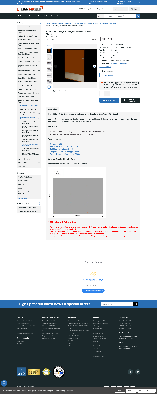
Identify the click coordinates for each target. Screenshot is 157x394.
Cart (135, 9)
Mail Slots (21, 166)
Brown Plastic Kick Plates (27, 82)
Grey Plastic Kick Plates (26, 85)
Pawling (21, 184)
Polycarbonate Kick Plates (50, 336)
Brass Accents (23, 181)
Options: (106, 71)
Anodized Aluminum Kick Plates (27, 326)
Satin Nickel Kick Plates (26, 97)
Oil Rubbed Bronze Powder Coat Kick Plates (28, 53)
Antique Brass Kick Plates (27, 36)
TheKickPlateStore (25, 177)
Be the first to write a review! (93, 291)
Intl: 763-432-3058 (125, 326)
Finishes (70, 340)
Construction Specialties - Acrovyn (27, 192)
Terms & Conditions (99, 338)
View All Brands (22, 198)
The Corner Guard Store (27, 208)
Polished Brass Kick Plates (28, 49)
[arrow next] (49, 87)
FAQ (69, 345)
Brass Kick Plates (22, 328)
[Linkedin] (138, 372)
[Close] (139, 2)
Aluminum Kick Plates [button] (26, 27)
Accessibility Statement (100, 323)
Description (52, 109)
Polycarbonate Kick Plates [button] (27, 70)
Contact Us (106, 9)
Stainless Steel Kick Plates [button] (28, 106)
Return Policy (97, 331)
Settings (120, 390)
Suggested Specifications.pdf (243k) (64, 146)
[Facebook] (130, 371)
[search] (138, 16)
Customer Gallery (98, 356)
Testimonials (97, 351)
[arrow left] (55, 66)
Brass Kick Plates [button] (24, 40)
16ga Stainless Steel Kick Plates (28, 113)
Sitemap (95, 341)
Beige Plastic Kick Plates (27, 74)
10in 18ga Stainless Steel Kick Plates (30, 140)
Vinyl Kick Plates (22, 331)
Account (121, 9)
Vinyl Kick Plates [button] (24, 159)
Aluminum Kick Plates (23, 323)
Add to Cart (111, 100)
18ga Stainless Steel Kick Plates (28, 118)
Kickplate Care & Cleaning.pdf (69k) (64, 152)
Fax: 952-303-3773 (125, 323)
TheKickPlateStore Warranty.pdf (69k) (65, 154)
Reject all (131, 390)
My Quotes (91, 9)
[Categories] (40, 23)
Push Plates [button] (22, 163)
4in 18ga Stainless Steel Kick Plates (30, 127)
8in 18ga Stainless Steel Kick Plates (30, 136)
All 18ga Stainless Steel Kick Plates (29, 122)
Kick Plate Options (73, 335)
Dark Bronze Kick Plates (27, 58)
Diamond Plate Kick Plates (25, 333)
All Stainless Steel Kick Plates (29, 110)
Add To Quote (132, 100)
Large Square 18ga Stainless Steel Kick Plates (31, 154)
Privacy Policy (97, 328)
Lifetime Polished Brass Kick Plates (28, 44)
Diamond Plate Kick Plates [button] (27, 61)
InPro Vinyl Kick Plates (49, 326)
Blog (98, 9)
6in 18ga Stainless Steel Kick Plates (30, 131)
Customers (96, 354)
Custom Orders (57, 16)
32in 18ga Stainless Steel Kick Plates (30, 149)
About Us (96, 349)
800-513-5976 (24, 1)
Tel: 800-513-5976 (125, 321)
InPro (20, 188)
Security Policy (98, 333)
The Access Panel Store (27, 211)
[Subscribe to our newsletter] (135, 304)
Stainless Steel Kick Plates (25, 321)
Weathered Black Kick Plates (28, 93)
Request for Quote (125, 328)
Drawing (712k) (56, 144)
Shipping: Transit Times (100, 321)
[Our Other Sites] (40, 203)
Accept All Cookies (146, 390)
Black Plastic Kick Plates (27, 78)
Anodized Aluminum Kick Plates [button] (27, 31)
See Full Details (105, 67)
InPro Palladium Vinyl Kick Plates (27, 66)
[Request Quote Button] (4, 383)
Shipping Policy (98, 336)
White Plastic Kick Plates (27, 89)
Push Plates (20, 341)
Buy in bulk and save (119, 63)
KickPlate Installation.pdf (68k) (62, 149)
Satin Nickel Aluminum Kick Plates (28, 101)
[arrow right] (94, 66)
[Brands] (40, 173)
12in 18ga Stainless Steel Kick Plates (30, 145)
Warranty (96, 326)
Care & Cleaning (73, 338)
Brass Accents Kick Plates (39, 16)
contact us (34, 1)
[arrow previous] (49, 45)
